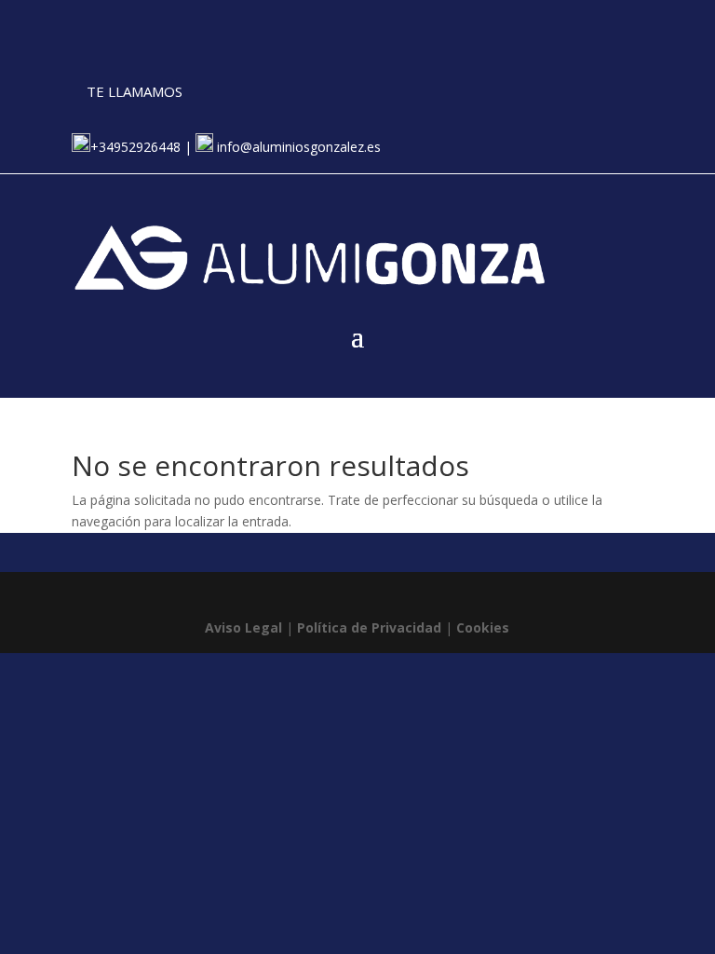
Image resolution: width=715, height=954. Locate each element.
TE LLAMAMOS (134, 91)
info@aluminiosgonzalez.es (297, 147)
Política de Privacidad (369, 627)
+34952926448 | (143, 147)
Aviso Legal (243, 627)
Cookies (482, 627)
